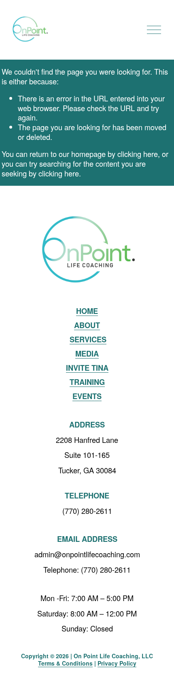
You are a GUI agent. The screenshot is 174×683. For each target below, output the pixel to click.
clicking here (137, 153)
